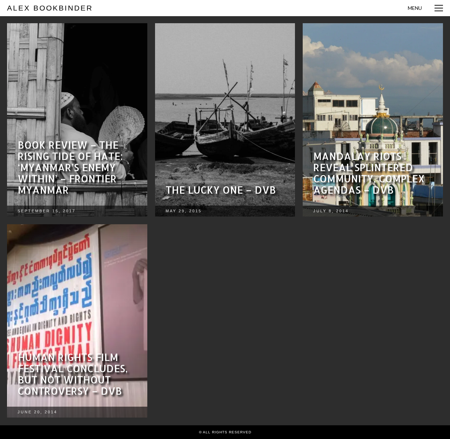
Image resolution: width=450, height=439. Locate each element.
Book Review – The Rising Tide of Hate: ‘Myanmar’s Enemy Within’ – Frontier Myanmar (70, 167)
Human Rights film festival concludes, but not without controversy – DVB (73, 374)
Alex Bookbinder (50, 8)
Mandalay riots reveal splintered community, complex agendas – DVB (369, 173)
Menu (415, 8)
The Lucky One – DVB (221, 189)
